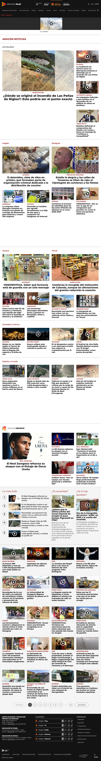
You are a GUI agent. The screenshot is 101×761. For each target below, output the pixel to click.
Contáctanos (6, 754)
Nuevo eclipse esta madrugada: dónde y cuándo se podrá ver (37, 346)
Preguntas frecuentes (44, 754)
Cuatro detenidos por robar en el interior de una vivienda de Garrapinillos (62, 689)
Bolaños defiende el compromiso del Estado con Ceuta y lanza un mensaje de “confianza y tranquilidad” (86, 131)
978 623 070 (11, 732)
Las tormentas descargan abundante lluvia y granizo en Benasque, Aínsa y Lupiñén (37, 313)
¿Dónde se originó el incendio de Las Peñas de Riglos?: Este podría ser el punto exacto (38, 97)
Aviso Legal (16, 754)
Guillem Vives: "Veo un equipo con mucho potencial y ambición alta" (62, 481)
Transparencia (82, 726)
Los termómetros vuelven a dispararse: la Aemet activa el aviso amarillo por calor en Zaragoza (13, 627)
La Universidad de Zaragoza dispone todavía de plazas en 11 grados (37, 595)
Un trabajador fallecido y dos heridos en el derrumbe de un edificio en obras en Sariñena (87, 101)
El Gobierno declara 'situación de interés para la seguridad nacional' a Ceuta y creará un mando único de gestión (87, 628)
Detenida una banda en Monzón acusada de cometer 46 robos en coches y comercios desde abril (13, 690)
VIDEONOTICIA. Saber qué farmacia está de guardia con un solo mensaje (26, 286)
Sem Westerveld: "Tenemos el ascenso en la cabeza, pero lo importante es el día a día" (86, 453)
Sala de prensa (82, 739)
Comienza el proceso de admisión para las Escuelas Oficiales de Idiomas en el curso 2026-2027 (62, 208)
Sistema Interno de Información (87, 736)
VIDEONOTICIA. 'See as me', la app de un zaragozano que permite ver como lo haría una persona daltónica (87, 209)
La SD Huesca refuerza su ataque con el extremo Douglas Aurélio (62, 452)
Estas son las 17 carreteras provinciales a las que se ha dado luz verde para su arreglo (87, 596)
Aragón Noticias (14, 39)
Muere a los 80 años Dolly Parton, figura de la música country (87, 566)
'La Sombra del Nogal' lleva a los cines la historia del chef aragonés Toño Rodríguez (62, 568)
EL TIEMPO (44, 31)
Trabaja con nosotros (84, 732)
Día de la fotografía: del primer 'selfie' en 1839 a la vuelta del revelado (87, 516)
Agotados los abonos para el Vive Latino (37, 565)
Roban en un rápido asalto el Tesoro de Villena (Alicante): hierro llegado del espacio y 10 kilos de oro (12, 349)
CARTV (97, 4)
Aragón (5, 143)
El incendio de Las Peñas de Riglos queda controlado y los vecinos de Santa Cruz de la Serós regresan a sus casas (38, 693)
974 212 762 (11, 739)
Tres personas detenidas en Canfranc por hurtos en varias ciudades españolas (87, 689)
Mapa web (81, 742)
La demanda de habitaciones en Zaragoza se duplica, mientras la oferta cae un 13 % (37, 657)
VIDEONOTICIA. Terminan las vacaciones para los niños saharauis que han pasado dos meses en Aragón (62, 628)
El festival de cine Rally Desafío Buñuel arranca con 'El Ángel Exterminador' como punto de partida (87, 348)
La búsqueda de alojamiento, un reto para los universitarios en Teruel (86, 314)
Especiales (81, 723)
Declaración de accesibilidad (62, 754)
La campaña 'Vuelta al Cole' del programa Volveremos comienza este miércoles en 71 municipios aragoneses (13, 657)
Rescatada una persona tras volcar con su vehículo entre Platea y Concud (63, 314)
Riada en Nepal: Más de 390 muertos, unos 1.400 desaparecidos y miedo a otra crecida (38, 384)
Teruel (54, 251)
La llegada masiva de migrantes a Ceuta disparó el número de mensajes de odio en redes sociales (62, 596)
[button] (97, 10)
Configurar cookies (85, 756)
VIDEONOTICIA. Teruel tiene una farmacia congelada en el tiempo (37, 626)
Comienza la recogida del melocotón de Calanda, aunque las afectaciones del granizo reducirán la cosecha (75, 288)
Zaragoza (56, 143)
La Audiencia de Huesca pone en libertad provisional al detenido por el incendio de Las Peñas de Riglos (86, 72)
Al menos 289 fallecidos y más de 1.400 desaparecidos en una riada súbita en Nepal (13, 568)
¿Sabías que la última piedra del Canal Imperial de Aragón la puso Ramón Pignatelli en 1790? (62, 515)
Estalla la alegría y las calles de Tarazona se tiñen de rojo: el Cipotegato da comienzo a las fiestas (75, 180)
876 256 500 (11, 724)
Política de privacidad (28, 754)
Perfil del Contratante (84, 729)
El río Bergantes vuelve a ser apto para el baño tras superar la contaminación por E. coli (62, 348)
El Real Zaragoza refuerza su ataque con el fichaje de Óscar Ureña (26, 466)
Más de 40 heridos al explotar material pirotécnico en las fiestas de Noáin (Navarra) (86, 385)
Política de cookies (7, 757)
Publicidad (81, 719)
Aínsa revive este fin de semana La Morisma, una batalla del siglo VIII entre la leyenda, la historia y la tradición (13, 313)
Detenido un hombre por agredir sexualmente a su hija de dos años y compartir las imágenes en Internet (37, 211)
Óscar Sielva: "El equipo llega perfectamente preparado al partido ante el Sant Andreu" (87, 481)
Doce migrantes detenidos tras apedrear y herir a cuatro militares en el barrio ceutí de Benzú (12, 385)
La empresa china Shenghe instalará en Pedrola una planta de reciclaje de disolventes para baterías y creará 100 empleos (13, 211)
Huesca (5, 251)
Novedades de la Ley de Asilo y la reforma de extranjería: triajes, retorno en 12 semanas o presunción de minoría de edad (13, 597)
